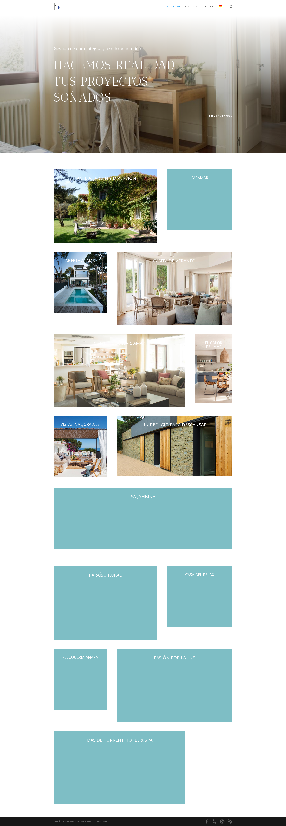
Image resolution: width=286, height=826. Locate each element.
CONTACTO (208, 6)
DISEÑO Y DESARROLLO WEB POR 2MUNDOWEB (81, 821)
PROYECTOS (173, 6)
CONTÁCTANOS (220, 115)
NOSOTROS (191, 6)
